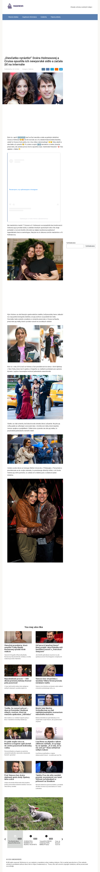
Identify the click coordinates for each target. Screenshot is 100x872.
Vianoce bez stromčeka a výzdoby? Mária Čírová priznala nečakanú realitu (49, 681)
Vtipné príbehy (56, 17)
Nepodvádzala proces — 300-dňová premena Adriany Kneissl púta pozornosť (17, 681)
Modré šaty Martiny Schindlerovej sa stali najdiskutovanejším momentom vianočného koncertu (49, 711)
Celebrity (44, 17)
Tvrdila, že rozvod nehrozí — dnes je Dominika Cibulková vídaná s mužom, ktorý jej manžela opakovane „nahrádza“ (17, 711)
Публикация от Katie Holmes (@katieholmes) (34, 218)
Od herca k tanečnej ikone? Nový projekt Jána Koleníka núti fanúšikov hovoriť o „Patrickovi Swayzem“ (49, 648)
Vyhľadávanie (70, 243)
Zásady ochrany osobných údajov (81, 7)
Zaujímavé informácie (29, 17)
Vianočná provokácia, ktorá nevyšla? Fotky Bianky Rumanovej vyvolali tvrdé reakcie (15, 648)
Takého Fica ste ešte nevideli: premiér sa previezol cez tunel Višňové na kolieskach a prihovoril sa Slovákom (49, 778)
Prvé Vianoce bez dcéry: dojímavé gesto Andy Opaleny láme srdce (17, 777)
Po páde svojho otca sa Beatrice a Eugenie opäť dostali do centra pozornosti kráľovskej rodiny (18, 744)
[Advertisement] (50, 36)
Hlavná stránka (13, 17)
